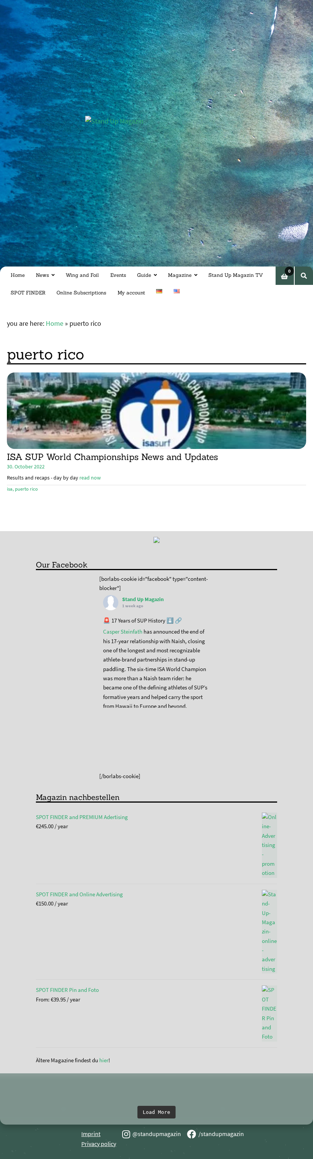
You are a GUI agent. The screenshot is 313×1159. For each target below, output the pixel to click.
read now (90, 477)
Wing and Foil (82, 275)
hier (103, 1060)
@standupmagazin (156, 1134)
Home (18, 275)
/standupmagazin (221, 1134)
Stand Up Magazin (143, 599)
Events (118, 275)
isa (10, 489)
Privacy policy (98, 1144)
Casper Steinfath (122, 631)
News (42, 275)
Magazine (180, 275)
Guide (144, 275)
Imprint (90, 1134)
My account (131, 292)
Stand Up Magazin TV (235, 275)
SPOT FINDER (28, 292)
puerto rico (26, 489)
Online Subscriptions (81, 292)
